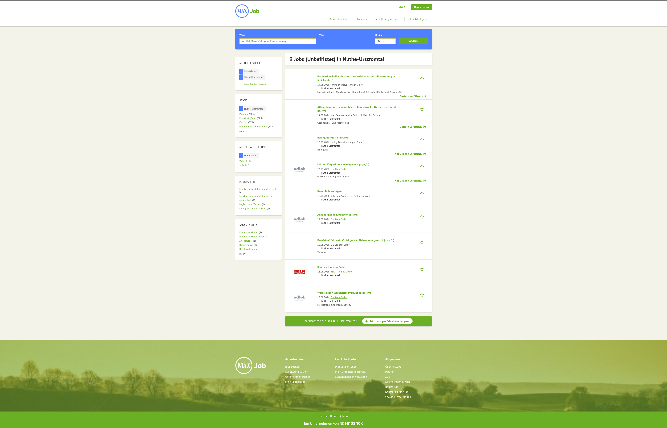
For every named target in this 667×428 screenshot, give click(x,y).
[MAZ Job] (247, 11)
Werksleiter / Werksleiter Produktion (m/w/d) (344, 292)
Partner (389, 371)
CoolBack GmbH (339, 169)
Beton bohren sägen (329, 191)
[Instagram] (244, 381)
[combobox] (277, 41)
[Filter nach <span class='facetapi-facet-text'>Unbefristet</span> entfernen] (241, 71)
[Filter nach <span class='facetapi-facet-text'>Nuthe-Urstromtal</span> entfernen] (241, 77)
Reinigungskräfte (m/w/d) (333, 137)
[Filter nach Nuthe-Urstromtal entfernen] (241, 108)
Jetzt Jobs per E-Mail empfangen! (390, 321)
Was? (242, 35)
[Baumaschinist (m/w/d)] (299, 272)
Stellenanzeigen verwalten (351, 376)
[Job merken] (423, 78)
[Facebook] (238, 381)
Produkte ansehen (346, 366)
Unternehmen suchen (298, 376)
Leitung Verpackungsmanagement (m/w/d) (343, 164)
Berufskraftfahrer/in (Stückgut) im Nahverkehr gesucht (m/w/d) (355, 240)
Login (401, 7)
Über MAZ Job (393, 366)
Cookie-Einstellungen (398, 396)
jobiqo (344, 416)
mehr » (243, 131)
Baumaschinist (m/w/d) (331, 267)
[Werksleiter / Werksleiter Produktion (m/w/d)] (299, 297)
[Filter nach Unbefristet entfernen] (241, 155)
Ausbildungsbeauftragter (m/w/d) (338, 214)
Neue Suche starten (254, 84)
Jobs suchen (362, 19)
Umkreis (380, 35)
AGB (387, 376)
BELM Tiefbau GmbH (341, 271)
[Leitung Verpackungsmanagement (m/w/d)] (299, 169)
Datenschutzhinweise (397, 381)
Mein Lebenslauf (338, 19)
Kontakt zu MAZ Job (397, 391)
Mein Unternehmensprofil (350, 371)
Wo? (321, 35)
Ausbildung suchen (386, 19)
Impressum (391, 386)
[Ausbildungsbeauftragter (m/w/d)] (299, 219)
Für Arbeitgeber (419, 19)
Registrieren (421, 7)
